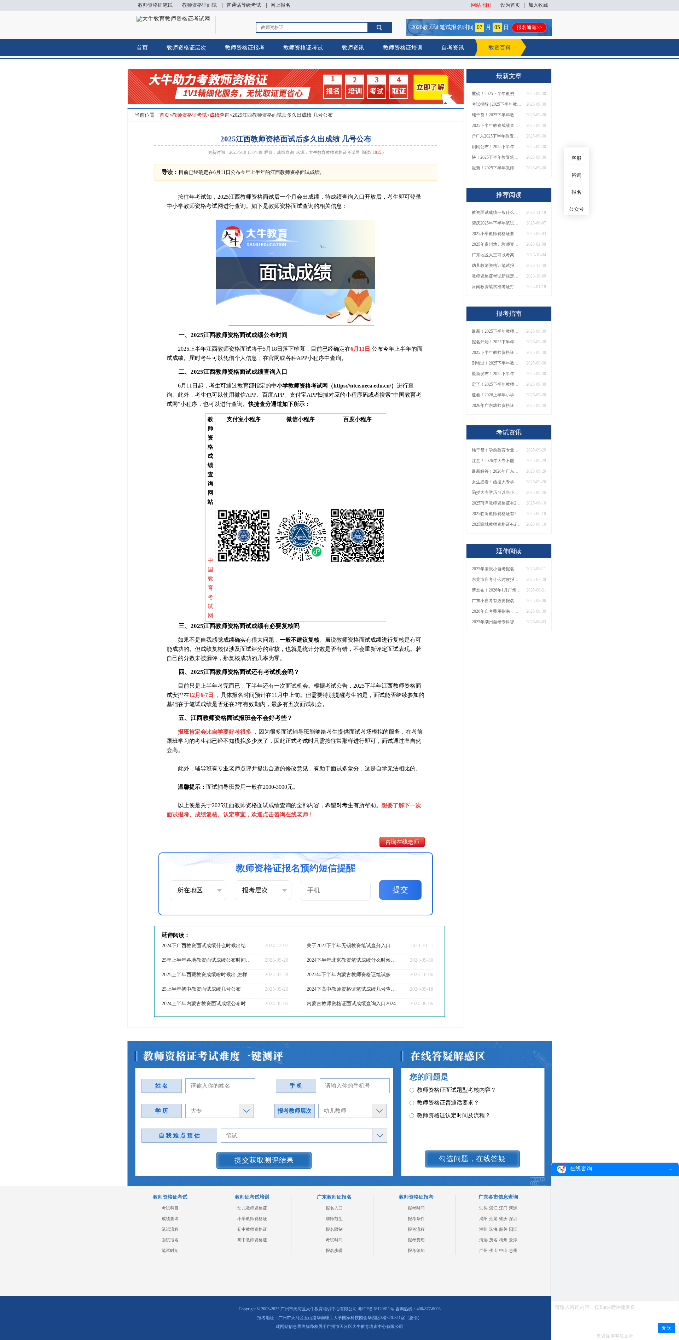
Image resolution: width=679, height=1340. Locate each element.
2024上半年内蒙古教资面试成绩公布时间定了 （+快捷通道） (207, 1003)
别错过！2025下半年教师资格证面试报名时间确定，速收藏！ (496, 363)
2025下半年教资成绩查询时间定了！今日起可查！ (496, 125)
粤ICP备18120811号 (376, 1308)
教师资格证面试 (199, 5)
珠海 (493, 1229)
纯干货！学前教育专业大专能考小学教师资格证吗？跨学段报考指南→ (496, 450)
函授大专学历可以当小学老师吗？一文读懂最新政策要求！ (496, 492)
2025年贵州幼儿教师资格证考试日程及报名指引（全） (496, 244)
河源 (513, 1208)
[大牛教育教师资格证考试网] (173, 19)
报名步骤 (334, 1250)
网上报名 (280, 5)
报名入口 (334, 1208)
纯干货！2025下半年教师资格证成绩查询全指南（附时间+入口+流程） (496, 114)
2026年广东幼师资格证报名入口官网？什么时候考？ (496, 405)
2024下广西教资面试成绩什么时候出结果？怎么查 (207, 945)
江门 (503, 1208)
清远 (483, 1239)
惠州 (513, 1250)
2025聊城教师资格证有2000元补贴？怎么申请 (496, 524)
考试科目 (170, 1208)
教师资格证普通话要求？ (448, 1103)
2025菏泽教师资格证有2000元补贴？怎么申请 (496, 503)
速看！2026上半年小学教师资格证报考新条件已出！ (496, 394)
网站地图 (481, 5)
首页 (142, 48)
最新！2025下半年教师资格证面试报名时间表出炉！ (496, 167)
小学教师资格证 (252, 1218)
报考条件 (416, 1218)
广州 (483, 1250)
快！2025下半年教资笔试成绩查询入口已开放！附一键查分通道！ (496, 157)
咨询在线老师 (402, 842)
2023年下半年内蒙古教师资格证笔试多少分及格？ (352, 974)
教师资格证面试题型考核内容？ (456, 1090)
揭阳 (483, 1218)
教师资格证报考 (245, 48)
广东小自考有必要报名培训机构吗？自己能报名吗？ (496, 600)
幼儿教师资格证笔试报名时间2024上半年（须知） (496, 265)
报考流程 (416, 1229)
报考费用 (416, 1239)
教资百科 (499, 48)
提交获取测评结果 (264, 1160)
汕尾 (493, 1218)
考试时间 (334, 1239)
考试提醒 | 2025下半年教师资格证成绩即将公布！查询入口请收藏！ (496, 104)
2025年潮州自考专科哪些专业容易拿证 (496, 621)
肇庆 (503, 1218)
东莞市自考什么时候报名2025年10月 (496, 579)
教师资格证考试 (303, 48)
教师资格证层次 (186, 48)
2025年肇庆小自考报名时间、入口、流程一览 (496, 568)
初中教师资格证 (252, 1229)
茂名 (493, 1239)
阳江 (513, 1229)
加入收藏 (538, 5)
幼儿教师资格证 (252, 1208)
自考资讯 (452, 48)
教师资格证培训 (403, 48)
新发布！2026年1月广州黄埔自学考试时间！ (496, 590)
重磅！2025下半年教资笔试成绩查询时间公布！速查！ (496, 93)
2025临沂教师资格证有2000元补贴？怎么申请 (496, 513)
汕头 (483, 1208)
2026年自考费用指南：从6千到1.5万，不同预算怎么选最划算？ (496, 611)
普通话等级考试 (243, 5)
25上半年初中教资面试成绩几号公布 (201, 989)
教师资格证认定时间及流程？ (454, 1115)
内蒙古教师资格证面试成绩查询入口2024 (351, 1003)
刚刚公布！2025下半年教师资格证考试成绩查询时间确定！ (496, 146)
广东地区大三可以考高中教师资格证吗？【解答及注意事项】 (496, 254)
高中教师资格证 (252, 1239)
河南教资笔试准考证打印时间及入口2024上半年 (496, 286)
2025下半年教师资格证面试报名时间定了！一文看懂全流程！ (496, 352)
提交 (400, 889)
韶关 (503, 1229)
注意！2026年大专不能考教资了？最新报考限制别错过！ (496, 460)
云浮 (513, 1239)
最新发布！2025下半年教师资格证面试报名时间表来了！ (496, 373)
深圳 (513, 1218)
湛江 (493, 1208)
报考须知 (416, 1250)
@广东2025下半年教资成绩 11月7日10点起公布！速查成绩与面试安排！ (496, 136)
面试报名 (170, 1239)
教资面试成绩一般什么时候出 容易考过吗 (496, 212)
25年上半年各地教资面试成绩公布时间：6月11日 (207, 960)
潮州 (483, 1229)
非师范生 (334, 1218)
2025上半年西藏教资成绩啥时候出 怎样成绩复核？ (207, 974)
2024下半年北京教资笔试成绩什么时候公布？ (352, 960)
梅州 (503, 1239)
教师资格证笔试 (155, 5)
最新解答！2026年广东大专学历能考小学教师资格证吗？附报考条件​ (496, 471)
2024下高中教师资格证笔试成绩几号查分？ (352, 989)
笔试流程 (170, 1229)
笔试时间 (170, 1250)
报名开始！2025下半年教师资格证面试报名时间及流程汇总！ (496, 341)
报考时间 (416, 1208)
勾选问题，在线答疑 (472, 1159)
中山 (503, 1250)
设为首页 (510, 5)
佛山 (493, 1250)
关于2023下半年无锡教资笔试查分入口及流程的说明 (352, 945)
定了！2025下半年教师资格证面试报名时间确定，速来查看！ (496, 384)
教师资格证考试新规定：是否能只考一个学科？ (496, 276)
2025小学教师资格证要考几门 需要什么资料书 (496, 233)
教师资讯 (353, 48)
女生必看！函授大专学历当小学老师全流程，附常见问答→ (496, 481)
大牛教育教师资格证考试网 (334, 152)
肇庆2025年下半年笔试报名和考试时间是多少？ (496, 223)
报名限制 (334, 1229)
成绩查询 (220, 115)
